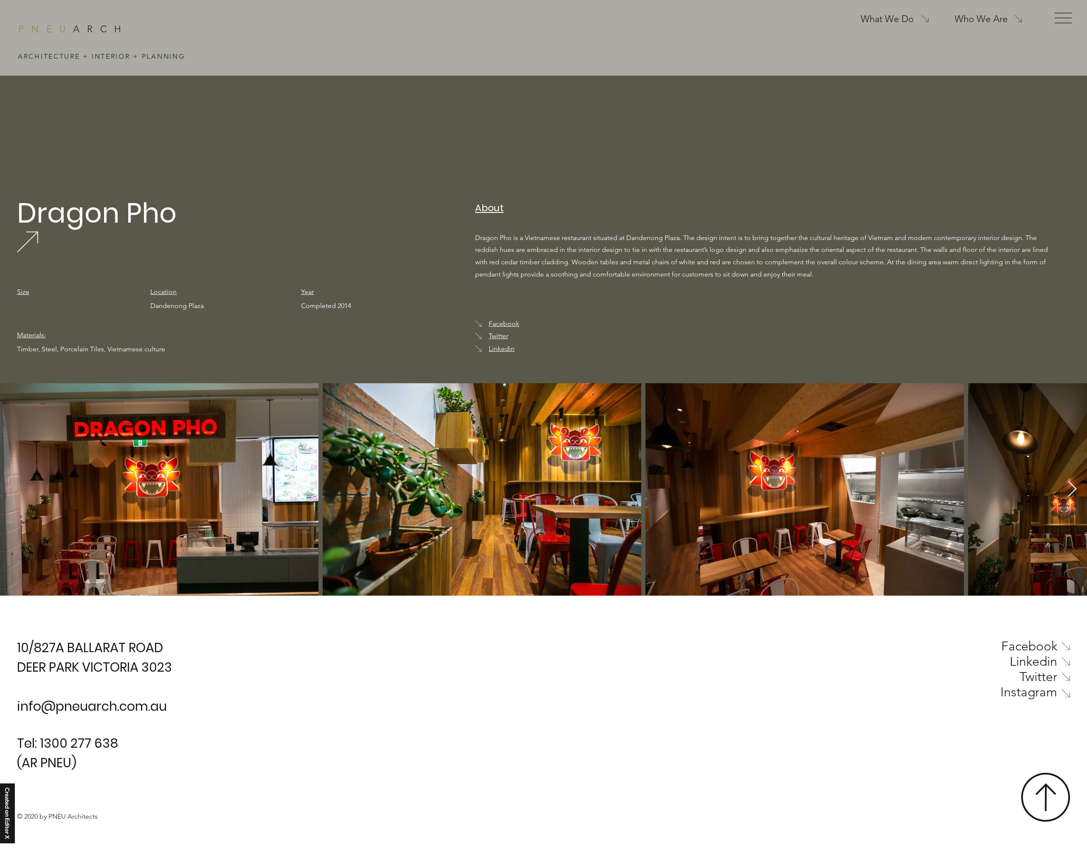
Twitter (498, 336)
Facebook (504, 323)
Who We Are (981, 19)
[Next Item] (1072, 489)
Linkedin (502, 349)
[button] (1063, 18)
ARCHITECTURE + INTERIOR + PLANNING (101, 56)
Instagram (1028, 692)
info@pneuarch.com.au (92, 706)
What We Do (887, 19)
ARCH (73, 29)
